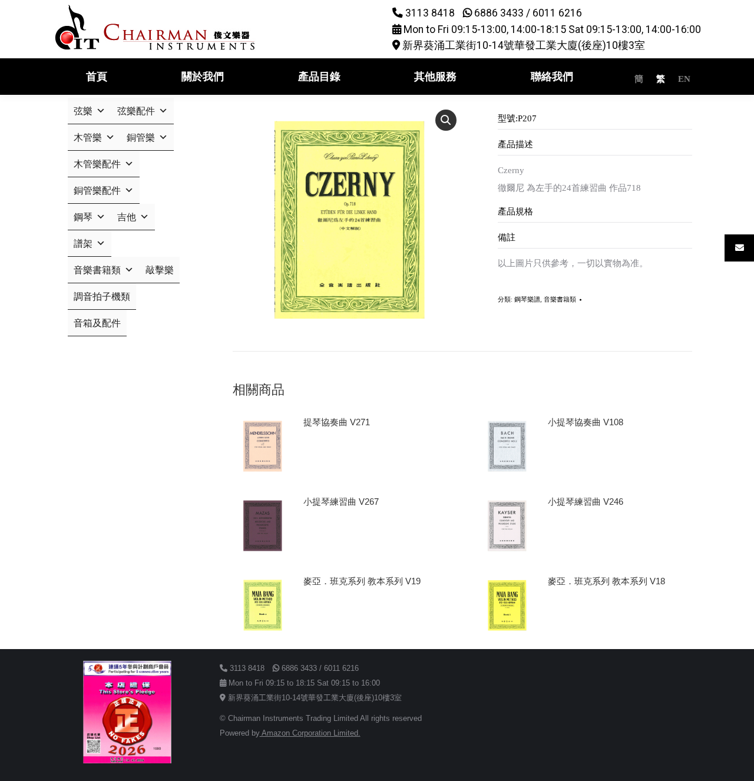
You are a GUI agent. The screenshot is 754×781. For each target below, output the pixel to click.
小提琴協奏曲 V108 (585, 422)
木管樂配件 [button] (97, 164)
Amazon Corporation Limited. (310, 733)
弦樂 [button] (83, 111)
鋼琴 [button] (83, 217)
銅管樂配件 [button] (97, 191)
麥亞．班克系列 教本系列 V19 (362, 581)
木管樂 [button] (88, 138)
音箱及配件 (97, 323)
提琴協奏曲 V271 (336, 422)
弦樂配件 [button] (136, 111)
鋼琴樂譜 (527, 299)
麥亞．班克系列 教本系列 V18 (606, 581)
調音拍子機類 (102, 297)
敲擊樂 (159, 270)
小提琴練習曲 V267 (341, 502)
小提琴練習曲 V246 (585, 502)
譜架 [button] (83, 244)
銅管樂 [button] (141, 138)
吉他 (126, 217)
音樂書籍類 (560, 299)
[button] (446, 120)
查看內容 (326, 455)
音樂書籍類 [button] (97, 270)
